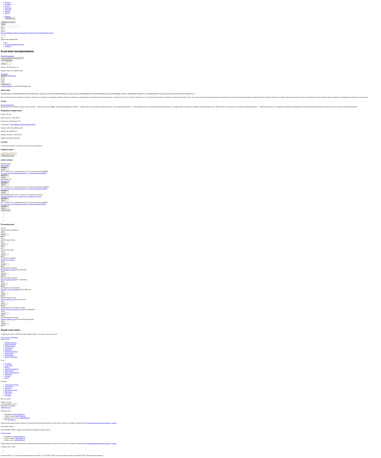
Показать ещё (6, 210)
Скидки (34, 33)
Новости (8, 11)
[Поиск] (2, 28)
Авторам (8, 9)
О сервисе (8, 4)
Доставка (8, 395)
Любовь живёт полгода (9, 319)
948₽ (3, 192)
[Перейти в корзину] (4, 36)
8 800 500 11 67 (6, 407)
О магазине (9, 365)
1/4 (2, 240)
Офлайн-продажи (11, 342)
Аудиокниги (9, 386)
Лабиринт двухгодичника (9, 289)
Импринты (11, 33)
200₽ (3, 274)
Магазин (8, 2)
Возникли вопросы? (11, 369)
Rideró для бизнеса (11, 357)
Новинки (8, 388)
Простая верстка (10, 344)
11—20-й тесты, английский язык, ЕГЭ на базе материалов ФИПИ (23, 204)
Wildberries (17, 124)
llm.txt (7, 378)
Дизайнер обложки (11, 351)
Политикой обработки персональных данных (101, 423)
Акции (7, 13)
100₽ (3, 323)
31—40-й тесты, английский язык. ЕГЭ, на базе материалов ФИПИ (23, 173)
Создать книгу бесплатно (9, 337)
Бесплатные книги (11, 390)
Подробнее (4, 74)
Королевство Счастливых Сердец (12, 309)
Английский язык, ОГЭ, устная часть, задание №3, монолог (21, 196)
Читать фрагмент (7, 60)
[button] (190, 28)
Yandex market (30, 124)
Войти (3, 24)
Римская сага (5, 181)
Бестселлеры (19, 33)
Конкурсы (8, 8)
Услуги (7, 6)
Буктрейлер (9, 348)
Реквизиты (8, 374)
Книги (7, 367)
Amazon (23, 124)
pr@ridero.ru (12, 419)
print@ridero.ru (20, 416)
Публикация (9, 355)
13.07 (2, 230)
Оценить (13, 76)
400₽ (3, 234)
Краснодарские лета (7, 299)
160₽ (3, 313)
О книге (3, 86)
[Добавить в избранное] (3, 78)
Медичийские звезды (8, 270)
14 (1, 250)
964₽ (3, 177)
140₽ (3, 254)
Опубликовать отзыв (8, 156)
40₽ (3, 244)
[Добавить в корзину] (9, 63)
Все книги (4, 33)
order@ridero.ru (25, 418)
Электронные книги (12, 385)
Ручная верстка (10, 346)
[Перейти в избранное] (2, 36)
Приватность (9, 371)
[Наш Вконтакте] (6, 450)
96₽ (3, 284)
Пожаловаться (6, 84)
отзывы (8, 86)
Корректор (8, 350)
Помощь (7, 16)
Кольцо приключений (8, 279)
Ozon (11, 124)
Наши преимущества (12, 372)
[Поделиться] (3, 81)
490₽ (3, 185)
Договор (8, 376)
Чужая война (5, 165)
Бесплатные (28, 33)
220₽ (3, 169)
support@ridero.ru (19, 414)
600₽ (3, 200)
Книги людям (48, 33)
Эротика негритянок (8, 260)
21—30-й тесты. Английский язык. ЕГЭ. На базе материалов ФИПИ (24, 189)
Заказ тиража (9, 353)
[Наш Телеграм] (5, 452)
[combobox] (190, 26)
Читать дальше (6, 433)
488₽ (3, 264)
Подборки (40, 33)
